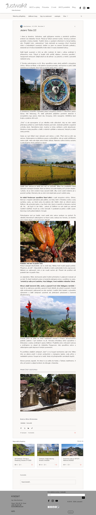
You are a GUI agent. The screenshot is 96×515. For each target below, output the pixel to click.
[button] (81, 16)
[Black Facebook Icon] (80, 7)
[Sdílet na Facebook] (21, 428)
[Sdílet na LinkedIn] (28, 428)
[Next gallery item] (74, 392)
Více (64, 16)
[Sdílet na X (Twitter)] (24, 428)
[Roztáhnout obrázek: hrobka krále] (48, 392)
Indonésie (23, 423)
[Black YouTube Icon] (88, 7)
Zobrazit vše (80, 441)
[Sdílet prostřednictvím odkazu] (32, 428)
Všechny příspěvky (19, 16)
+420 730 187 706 (16, 505)
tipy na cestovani (46, 16)
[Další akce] (75, 26)
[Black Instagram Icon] (84, 7)
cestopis (57, 16)
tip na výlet (29, 423)
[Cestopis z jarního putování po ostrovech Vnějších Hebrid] (48, 450)
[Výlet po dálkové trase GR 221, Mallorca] (72, 450)
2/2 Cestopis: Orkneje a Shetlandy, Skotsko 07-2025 (23, 459)
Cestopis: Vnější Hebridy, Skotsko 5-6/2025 (46, 459)
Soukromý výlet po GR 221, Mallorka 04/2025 (71, 459)
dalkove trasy (32, 16)
